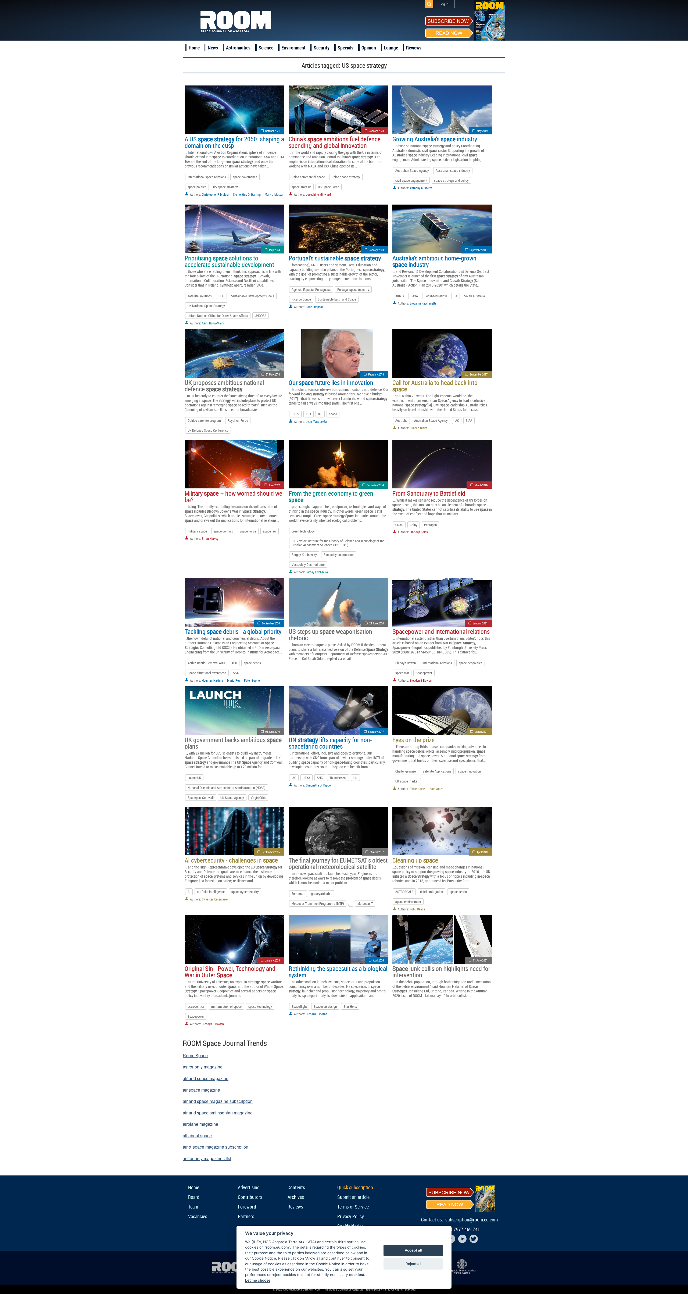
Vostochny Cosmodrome (308, 564)
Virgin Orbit (258, 797)
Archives (296, 1197)
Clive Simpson (315, 307)
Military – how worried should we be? (233, 496)
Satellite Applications (436, 771)
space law (269, 531)
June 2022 (274, 485)
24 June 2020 (376, 623)
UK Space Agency (232, 797)
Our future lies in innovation (331, 382)
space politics (197, 186)
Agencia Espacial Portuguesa (311, 289)
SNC (320, 777)
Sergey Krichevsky (304, 554)
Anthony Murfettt (421, 188)
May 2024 (274, 250)
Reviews (413, 47)
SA (455, 296)
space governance (245, 176)
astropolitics (196, 1006)
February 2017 (376, 732)
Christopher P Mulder (215, 194)
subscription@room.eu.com (471, 1219)
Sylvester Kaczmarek (215, 899)
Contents (296, 1187)
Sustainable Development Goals (252, 296)
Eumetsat (298, 893)
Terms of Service (353, 1206)
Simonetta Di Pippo (318, 785)
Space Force (247, 531)
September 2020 (271, 623)
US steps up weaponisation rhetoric (330, 634)
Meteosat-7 (365, 903)
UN (355, 777)
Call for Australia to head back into (435, 385)
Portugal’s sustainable (335, 258)
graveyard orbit (321, 893)
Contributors (250, 1197)
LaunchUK (194, 777)
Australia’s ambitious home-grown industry (434, 261)
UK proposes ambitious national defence (224, 385)
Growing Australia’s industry (434, 139)
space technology (260, 1006)
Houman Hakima (212, 680)
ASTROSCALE (404, 891)
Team (193, 1206)
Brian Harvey (210, 538)
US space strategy (225, 186)
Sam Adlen (436, 789)
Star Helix (350, 1006)
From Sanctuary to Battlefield (428, 493)
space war (402, 672)
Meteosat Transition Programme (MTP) (318, 903)
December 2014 (375, 485)
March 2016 (481, 485)
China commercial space (308, 176)
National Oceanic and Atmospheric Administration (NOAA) (227, 787)
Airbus (399, 296)
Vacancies (197, 1216)
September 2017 (479, 250)
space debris (252, 662)
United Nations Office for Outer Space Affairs (218, 315)
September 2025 (271, 852)
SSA (236, 672)
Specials (345, 47)
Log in (444, 4)
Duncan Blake (418, 428)
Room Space (195, 1055)
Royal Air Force (238, 420)
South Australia (474, 296)
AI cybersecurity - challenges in (231, 860)
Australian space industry (453, 170)
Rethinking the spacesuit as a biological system (338, 971)
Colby (413, 524)
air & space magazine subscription (215, 1147)
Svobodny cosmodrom (339, 554)
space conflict (223, 531)
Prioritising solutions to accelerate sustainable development (229, 261)
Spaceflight (299, 1006)
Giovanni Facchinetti (423, 303)
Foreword (247, 1206)
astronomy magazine (203, 1067)
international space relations (207, 176)
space (333, 414)
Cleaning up (415, 860)
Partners (246, 1216)
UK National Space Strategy (206, 305)
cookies (356, 1274)
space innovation (469, 771)
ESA (308, 414)
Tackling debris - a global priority (233, 631)
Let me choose (257, 1280)
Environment (293, 47)
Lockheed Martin (436, 296)
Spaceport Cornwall (201, 797)
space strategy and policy (451, 180)
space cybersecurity (245, 891)
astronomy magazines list (207, 1158)
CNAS (399, 524)
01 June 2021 (480, 960)
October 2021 (272, 131)
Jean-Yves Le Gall (317, 421)
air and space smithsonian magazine (218, 1113)
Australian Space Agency (412, 170)
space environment (408, 901)
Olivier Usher (418, 789)
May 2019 (482, 131)
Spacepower (424, 672)
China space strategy (346, 176)
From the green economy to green (331, 496)
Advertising (249, 1187)
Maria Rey (233, 680)
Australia (401, 420)
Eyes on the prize (413, 740)
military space (197, 531)
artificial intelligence (211, 891)
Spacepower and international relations (441, 631)
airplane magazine (200, 1124)
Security (321, 47)
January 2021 (480, 623)
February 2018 (376, 374)
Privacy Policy (350, 1216)
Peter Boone (252, 680)
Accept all (413, 1250)
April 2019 (482, 852)
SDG (221, 296)
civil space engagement (411, 180)
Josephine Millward (318, 194)
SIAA (469, 420)
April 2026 (378, 960)
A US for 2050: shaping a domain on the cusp (234, 142)
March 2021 (481, 732)
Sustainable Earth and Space (337, 299)
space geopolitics (470, 662)
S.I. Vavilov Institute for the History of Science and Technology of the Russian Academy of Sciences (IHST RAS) (338, 542)
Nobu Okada (417, 909)
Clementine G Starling (247, 194)
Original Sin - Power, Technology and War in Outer (230, 971)
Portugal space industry (353, 289)
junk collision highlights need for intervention (441, 971)
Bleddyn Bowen (405, 662)
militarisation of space (226, 1006)
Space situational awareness (207, 672)
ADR (234, 662)
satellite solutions (200, 296)
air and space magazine (205, 1078)
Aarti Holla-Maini (213, 323)
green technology (303, 531)
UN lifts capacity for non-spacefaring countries (330, 743)
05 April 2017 (377, 852)
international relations (437, 662)
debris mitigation (431, 891)
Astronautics (238, 47)
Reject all (413, 1263)
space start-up (301, 186)
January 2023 (376, 131)
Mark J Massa (274, 194)
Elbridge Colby (419, 532)
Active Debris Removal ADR (206, 662)
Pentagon (430, 524)
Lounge (391, 47)
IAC (456, 420)
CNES (295, 414)
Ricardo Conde (301, 299)
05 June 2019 (272, 732)
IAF (320, 414)
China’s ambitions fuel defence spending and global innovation (335, 142)
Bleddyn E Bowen (421, 680)
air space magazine (201, 1090)
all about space (197, 1135)
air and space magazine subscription (218, 1101)
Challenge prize (405, 771)
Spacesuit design (325, 1006)
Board (193, 1197)
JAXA (414, 296)
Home (194, 47)
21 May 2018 (273, 374)
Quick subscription (355, 1187)
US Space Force (328, 186)
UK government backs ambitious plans (233, 743)
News (213, 47)
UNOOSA (260, 315)
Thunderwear (338, 777)
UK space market (406, 781)
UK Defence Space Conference (208, 430)
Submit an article (353, 1197)
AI (189, 891)
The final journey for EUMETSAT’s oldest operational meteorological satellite (338, 863)
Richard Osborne (316, 1014)
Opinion (368, 47)
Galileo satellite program (204, 420)
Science (266, 47)
